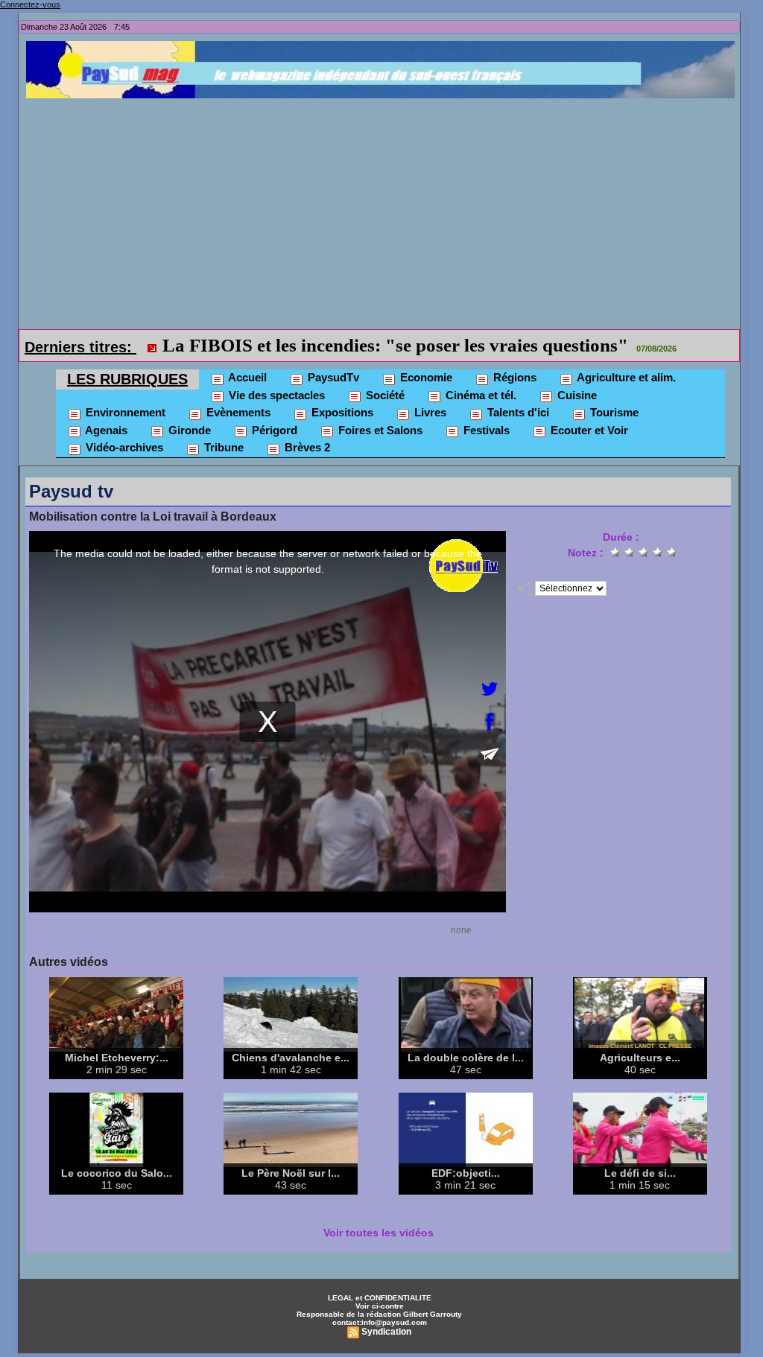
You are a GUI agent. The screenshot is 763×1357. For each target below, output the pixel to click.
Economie (424, 377)
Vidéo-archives (123, 447)
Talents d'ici (516, 412)
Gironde (188, 430)
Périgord (273, 430)
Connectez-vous (30, 4)
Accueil (246, 377)
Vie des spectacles (275, 395)
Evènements (236, 412)
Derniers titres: (80, 347)
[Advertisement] (383, 210)
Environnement (124, 412)
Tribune (222, 447)
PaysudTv (332, 377)
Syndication (386, 1331)
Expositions (340, 412)
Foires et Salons (378, 430)
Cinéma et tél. (479, 395)
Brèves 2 (306, 447)
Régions (513, 377)
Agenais (105, 430)
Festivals (485, 430)
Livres (428, 412)
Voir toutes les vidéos (378, 1233)
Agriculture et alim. (625, 377)
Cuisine (575, 395)
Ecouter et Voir (588, 430)
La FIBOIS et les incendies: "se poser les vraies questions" (395, 345)
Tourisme (613, 412)
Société (384, 395)
